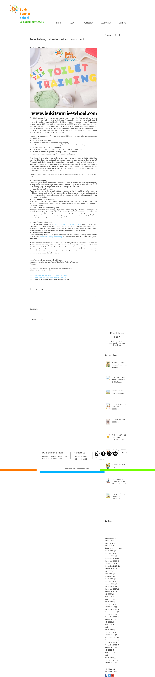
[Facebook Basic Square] (106, 675)
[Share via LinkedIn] (42, 289)
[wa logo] (97, 453)
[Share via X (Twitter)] (36, 289)
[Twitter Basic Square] (109, 675)
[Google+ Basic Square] (112, 675)
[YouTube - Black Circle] (115, 453)
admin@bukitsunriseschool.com (77, 469)
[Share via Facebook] (31, 289)
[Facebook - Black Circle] (103, 453)
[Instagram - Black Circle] (109, 453)
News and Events (111, 671)
